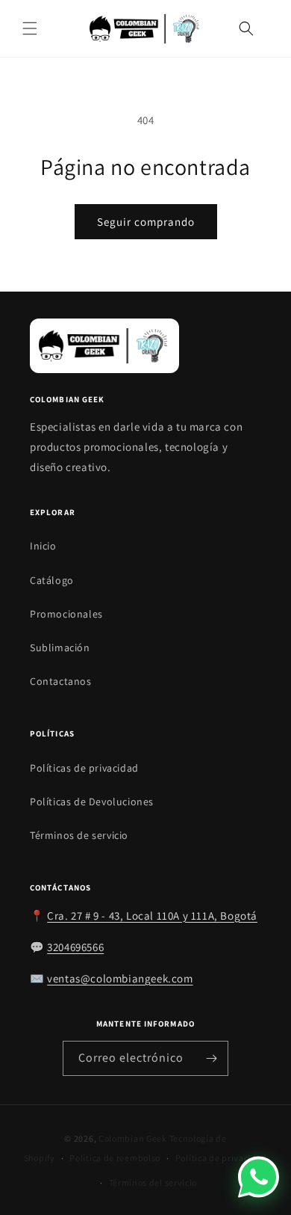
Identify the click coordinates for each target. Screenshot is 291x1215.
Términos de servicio (79, 835)
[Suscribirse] (211, 1058)
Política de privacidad (221, 1157)
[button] (29, 28)
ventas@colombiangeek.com (120, 978)
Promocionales (66, 614)
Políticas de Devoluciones (92, 801)
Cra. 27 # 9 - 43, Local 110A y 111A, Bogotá (152, 915)
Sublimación (60, 647)
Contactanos (61, 681)
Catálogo (52, 580)
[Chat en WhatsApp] (258, 1176)
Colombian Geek (132, 1138)
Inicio (43, 546)
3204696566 (75, 947)
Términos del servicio (153, 1182)
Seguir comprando (146, 222)
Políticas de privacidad (84, 768)
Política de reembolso (114, 1157)
